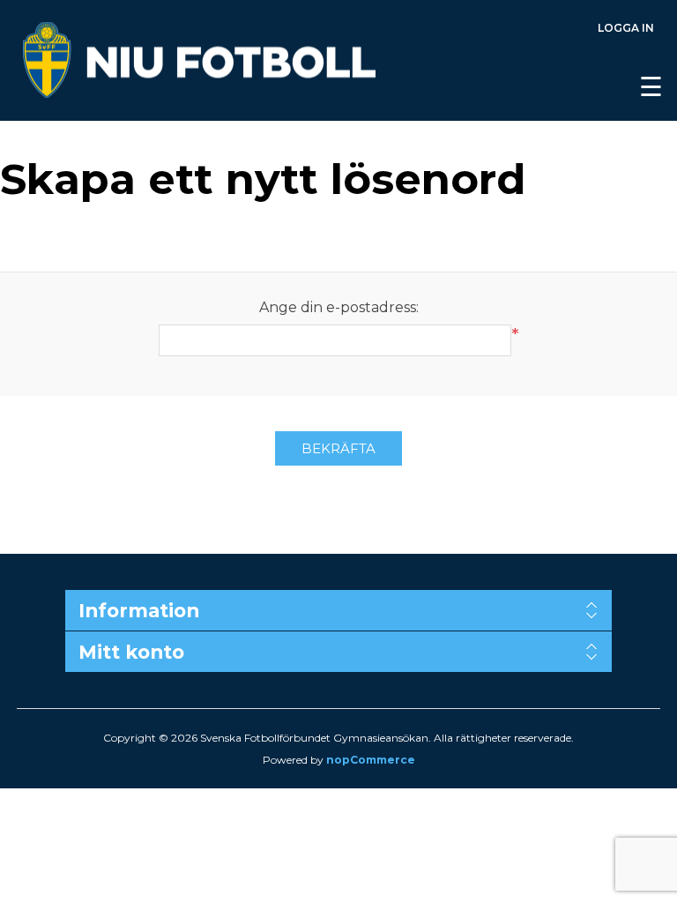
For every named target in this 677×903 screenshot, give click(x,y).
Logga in (626, 27)
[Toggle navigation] (414, 60)
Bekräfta (338, 448)
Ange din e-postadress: (339, 307)
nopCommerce (370, 759)
